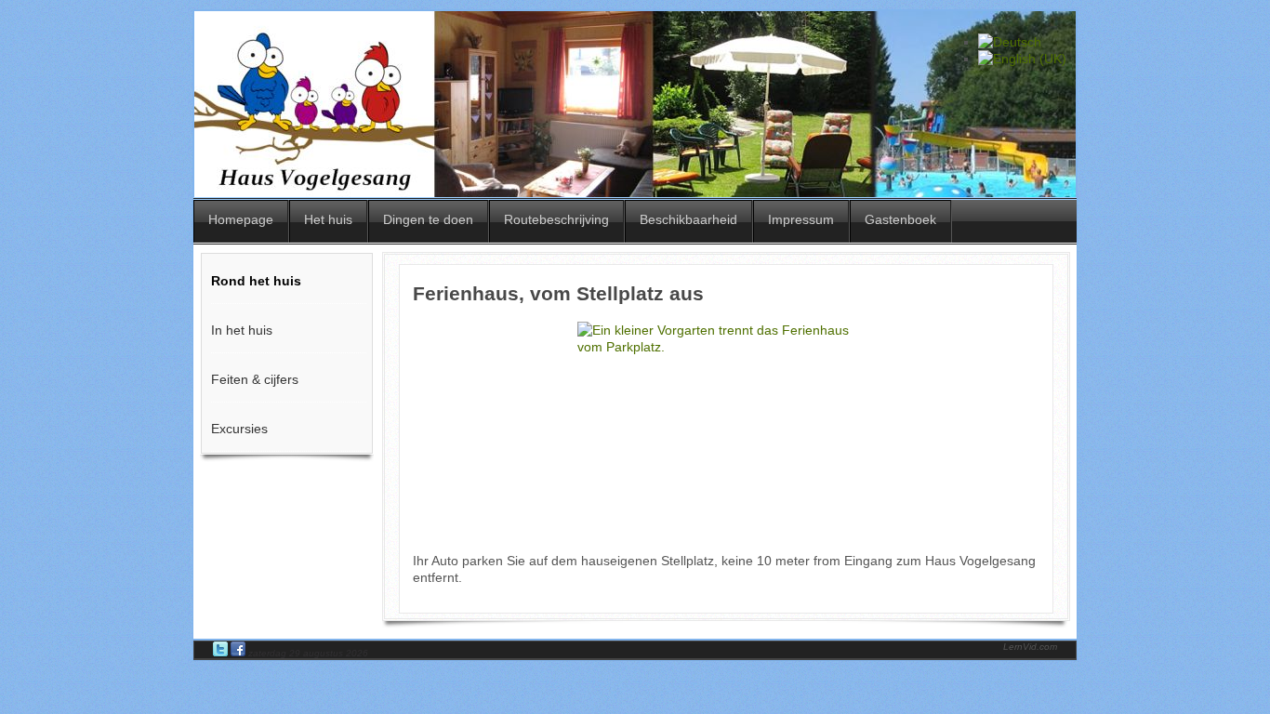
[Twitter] (222, 653)
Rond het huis (256, 280)
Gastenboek (900, 219)
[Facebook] (239, 653)
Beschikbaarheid (688, 219)
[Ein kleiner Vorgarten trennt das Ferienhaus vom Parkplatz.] (726, 430)
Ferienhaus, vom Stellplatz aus (558, 293)
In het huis (241, 330)
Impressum (801, 219)
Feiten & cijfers (254, 379)
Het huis (328, 219)
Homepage (240, 219)
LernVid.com (1030, 646)
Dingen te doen (428, 219)
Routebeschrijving (556, 219)
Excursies (239, 428)
